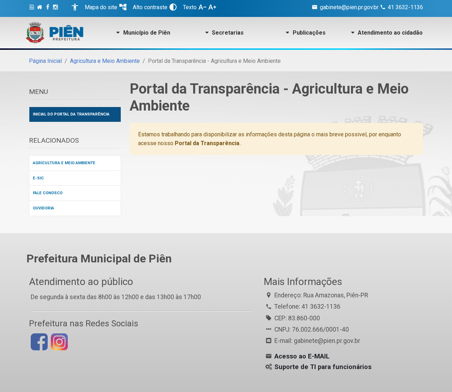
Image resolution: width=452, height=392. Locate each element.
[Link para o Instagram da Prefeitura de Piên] (58, 341)
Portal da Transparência (207, 143)
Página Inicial (45, 61)
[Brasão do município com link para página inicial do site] (55, 32)
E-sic (38, 178)
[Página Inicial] (40, 8)
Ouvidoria (43, 208)
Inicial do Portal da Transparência (71, 114)
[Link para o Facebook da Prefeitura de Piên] (38, 341)
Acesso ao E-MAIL (301, 356)
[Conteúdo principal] (33, 8)
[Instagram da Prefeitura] (56, 8)
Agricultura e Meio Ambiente (105, 61)
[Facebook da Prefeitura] (49, 8)
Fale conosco (48, 193)
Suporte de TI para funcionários (322, 367)
